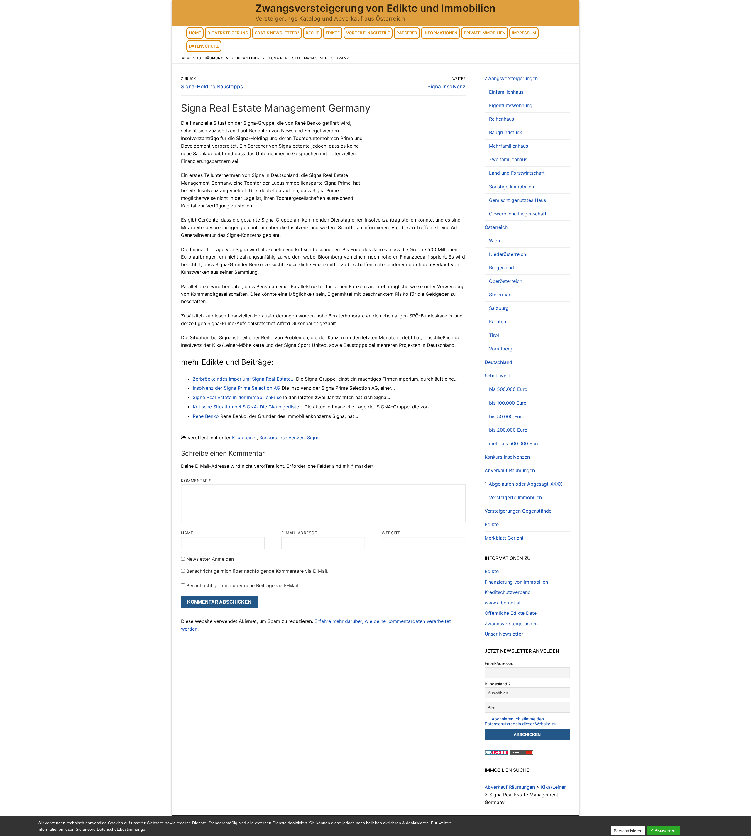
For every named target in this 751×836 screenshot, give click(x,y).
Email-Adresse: (499, 663)
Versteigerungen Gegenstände (518, 511)
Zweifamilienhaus (508, 159)
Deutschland (498, 362)
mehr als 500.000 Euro (514, 443)
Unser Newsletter (504, 634)
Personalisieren (628, 830)
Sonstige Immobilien (511, 187)
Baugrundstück (505, 132)
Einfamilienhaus (506, 92)
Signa (313, 437)
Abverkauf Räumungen (510, 470)
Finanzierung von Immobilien (516, 582)
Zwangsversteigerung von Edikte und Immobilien (376, 8)
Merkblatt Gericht (504, 538)
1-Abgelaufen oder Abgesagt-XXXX (523, 484)
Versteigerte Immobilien (515, 497)
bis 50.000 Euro (507, 416)
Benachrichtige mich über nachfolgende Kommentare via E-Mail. (257, 571)
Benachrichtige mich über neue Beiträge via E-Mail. (242, 585)
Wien (494, 241)
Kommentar (196, 480)
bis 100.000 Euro (508, 403)
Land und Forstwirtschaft (517, 173)
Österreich (496, 227)
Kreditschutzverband (508, 592)
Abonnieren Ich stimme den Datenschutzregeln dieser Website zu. (521, 721)
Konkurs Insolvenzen (282, 437)
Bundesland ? (497, 683)
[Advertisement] (416, 163)
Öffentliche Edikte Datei (511, 613)
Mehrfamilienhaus (508, 146)
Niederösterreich (507, 254)
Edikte (492, 524)
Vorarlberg (500, 349)
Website (391, 533)
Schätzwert (497, 376)
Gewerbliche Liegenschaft (518, 214)
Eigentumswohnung (510, 105)
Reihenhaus (501, 119)
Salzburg (499, 308)
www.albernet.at (503, 603)
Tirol (494, 335)
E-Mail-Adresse (299, 533)
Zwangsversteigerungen (511, 78)
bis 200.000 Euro (508, 430)
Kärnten (497, 322)
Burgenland (501, 268)
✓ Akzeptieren (663, 830)
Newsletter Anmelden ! (210, 559)
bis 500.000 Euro (508, 389)
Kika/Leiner (244, 437)
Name (187, 533)
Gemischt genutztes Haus (517, 200)
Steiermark (501, 295)
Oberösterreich (505, 281)
